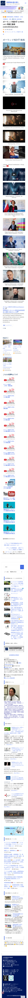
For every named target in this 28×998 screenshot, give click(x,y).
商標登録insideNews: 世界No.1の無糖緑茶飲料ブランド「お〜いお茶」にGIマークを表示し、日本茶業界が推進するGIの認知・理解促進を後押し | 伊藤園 (14, 730)
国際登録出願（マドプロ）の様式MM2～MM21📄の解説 (17, 599)
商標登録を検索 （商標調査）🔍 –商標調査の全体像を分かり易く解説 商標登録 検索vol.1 (14, 856)
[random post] (8, 897)
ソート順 (6, 571)
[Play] (14, 72)
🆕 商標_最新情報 (17, 19)
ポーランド (8, 32)
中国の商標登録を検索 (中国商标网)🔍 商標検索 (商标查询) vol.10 (17, 622)
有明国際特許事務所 (14, 655)
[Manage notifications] (3, 992)
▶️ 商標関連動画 (9, 11)
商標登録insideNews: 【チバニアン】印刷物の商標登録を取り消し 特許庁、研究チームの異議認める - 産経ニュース (17, 635)
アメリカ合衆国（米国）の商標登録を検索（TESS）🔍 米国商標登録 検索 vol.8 (14, 873)
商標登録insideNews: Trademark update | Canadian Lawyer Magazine (17, 897)
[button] (14, 88)
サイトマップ (14, 593)
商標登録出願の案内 (12, 2)
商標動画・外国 (7, 19)
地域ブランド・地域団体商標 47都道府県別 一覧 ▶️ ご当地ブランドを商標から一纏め (14, 886)
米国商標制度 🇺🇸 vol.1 (10, 882)
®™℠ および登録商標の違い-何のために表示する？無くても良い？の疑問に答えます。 (14, 867)
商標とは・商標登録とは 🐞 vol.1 (12, 850)
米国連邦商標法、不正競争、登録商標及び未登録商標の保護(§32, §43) (17, 604)
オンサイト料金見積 (10, 678)
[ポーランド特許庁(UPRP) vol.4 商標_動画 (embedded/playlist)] (7, 359)
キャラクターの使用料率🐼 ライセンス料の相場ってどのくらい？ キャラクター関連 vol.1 (13, 844)
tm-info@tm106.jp (8, 966)
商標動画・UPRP (18, 16)
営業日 (19, 662)
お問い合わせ (8, 667)
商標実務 (6, 848)
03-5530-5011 (7, 965)
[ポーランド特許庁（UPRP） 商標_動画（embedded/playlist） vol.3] (7, 342)
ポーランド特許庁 (16, 32)
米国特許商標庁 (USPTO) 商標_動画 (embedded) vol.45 (17, 925)
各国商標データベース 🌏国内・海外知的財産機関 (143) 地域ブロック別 (17, 590)
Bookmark (6, 991)
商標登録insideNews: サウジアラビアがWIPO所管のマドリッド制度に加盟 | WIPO (17, 749)
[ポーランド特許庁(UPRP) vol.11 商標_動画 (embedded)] (17, 342)
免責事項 (6, 984)
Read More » (10, 744)
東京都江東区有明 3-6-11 (10, 960)
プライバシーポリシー (9, 985)
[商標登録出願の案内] (3, 3)
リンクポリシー (14, 984)
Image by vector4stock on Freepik (12, 988)
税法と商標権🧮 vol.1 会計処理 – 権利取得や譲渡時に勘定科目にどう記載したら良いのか (14, 861)
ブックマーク (8, 325)
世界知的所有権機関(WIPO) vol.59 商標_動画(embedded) (18, 915)
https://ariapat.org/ (9, 664)
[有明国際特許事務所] (14, 649)
